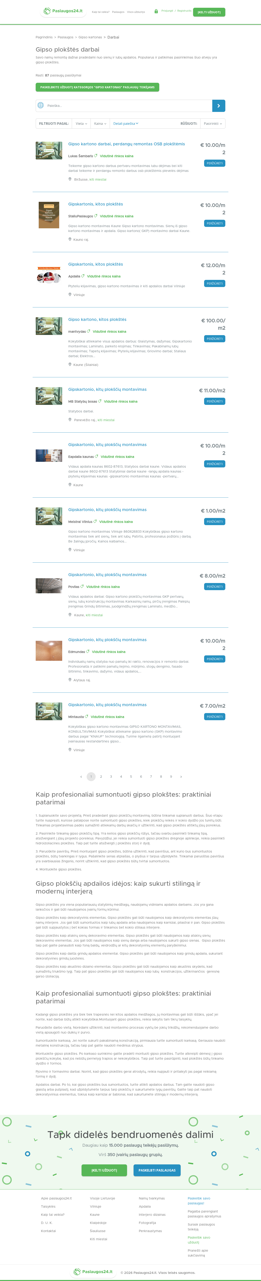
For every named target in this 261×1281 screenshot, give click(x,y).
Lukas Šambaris (81, 156)
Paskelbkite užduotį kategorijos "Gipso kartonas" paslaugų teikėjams (97, 87)
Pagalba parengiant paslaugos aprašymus (204, 1214)
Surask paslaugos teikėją (201, 1227)
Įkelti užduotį (209, 12)
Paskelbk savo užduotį (199, 1240)
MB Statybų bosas (83, 401)
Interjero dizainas (152, 1214)
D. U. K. (47, 1223)
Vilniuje (95, 1206)
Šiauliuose (98, 1231)
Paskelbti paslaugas (157, 1170)
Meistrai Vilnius (80, 521)
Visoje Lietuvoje (102, 1198)
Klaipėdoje (98, 1223)
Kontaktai (48, 1231)
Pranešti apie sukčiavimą (198, 1253)
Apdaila (74, 276)
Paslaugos (118, 12)
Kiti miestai (98, 179)
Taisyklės (48, 1206)
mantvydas (77, 331)
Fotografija (147, 1223)
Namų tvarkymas (152, 1198)
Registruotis (184, 11)
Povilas (74, 587)
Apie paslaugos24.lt (56, 1198)
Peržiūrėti (215, 163)
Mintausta (76, 717)
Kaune (95, 1214)
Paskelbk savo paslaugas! (199, 1201)
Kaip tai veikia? (100, 12)
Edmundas (77, 652)
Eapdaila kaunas (81, 456)
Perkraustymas (150, 1231)
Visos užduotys (136, 12)
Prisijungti (167, 11)
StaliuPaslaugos (81, 216)
